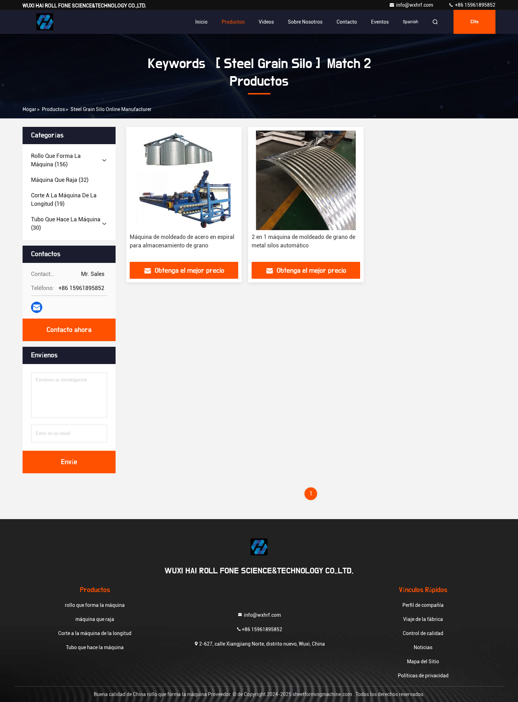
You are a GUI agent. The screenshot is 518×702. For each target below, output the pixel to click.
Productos (233, 22)
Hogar (29, 109)
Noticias (423, 647)
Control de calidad (423, 633)
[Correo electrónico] (36, 307)
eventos (380, 22)
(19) (64, 199)
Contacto (347, 22)
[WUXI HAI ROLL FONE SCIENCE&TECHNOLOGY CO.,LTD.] (45, 21)
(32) (59, 180)
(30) (65, 223)
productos (53, 109)
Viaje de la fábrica (423, 619)
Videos (266, 22)
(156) (56, 160)
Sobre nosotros (305, 22)
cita (474, 21)
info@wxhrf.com (415, 5)
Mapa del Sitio (423, 661)
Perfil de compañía (423, 605)
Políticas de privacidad (423, 675)
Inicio (201, 22)
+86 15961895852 (474, 5)
